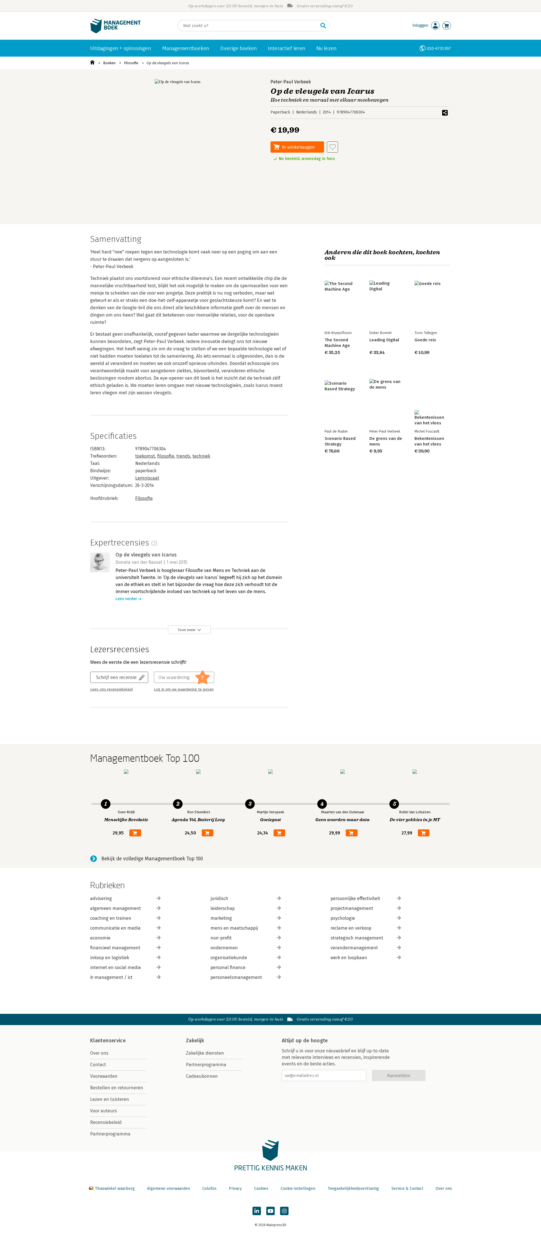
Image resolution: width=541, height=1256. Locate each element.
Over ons (99, 1053)
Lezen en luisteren (109, 1099)
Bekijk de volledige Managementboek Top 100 (152, 859)
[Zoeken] (323, 25)
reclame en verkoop (351, 928)
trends (183, 456)
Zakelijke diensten (205, 1053)
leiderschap (222, 908)
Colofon (209, 1188)
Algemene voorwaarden (168, 1188)
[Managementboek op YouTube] (270, 1211)
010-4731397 (439, 48)
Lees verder (126, 598)
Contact (98, 1064)
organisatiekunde (228, 957)
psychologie (343, 918)
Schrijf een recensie (116, 677)
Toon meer (187, 630)
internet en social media (115, 967)
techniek (201, 456)
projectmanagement (352, 908)
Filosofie (131, 63)
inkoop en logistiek (109, 957)
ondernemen (224, 947)
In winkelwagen (298, 147)
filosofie (165, 456)
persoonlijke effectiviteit (355, 898)
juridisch (219, 898)
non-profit (221, 938)
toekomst (145, 456)
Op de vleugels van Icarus (168, 63)
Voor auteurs (103, 1111)
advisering (101, 898)
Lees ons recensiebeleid (111, 689)
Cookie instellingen (298, 1188)
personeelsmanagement (236, 977)
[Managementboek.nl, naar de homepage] (115, 32)
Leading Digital (384, 339)
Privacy (235, 1188)
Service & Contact (407, 1188)
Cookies (261, 1188)
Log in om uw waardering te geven (184, 689)
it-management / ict (111, 977)
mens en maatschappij (234, 928)
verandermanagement (354, 947)
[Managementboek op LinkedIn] (256, 1211)
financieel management (115, 947)
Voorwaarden (103, 1076)
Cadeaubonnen (202, 1076)
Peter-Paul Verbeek (290, 81)
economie (100, 938)
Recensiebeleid (106, 1122)
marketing (221, 918)
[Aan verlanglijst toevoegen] (332, 147)
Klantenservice (108, 1040)
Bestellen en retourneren (116, 1087)
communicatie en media (115, 928)
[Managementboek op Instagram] (284, 1211)
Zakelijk (195, 1040)
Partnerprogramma (110, 1134)
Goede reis (425, 339)
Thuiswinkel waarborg (115, 1188)
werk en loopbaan (349, 957)
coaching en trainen (110, 918)
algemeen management (115, 908)
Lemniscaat (147, 478)
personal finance (227, 967)
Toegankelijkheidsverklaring (353, 1188)
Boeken (109, 63)
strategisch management (357, 938)
